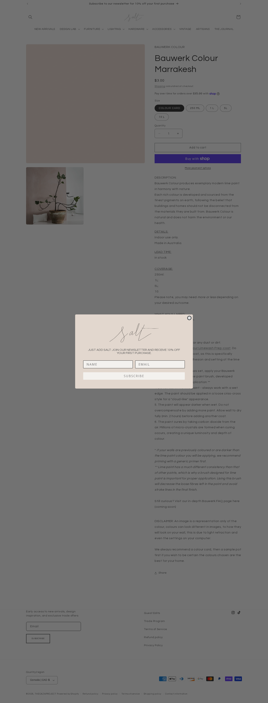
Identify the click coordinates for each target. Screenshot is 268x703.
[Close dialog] (189, 318)
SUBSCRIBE (134, 376)
